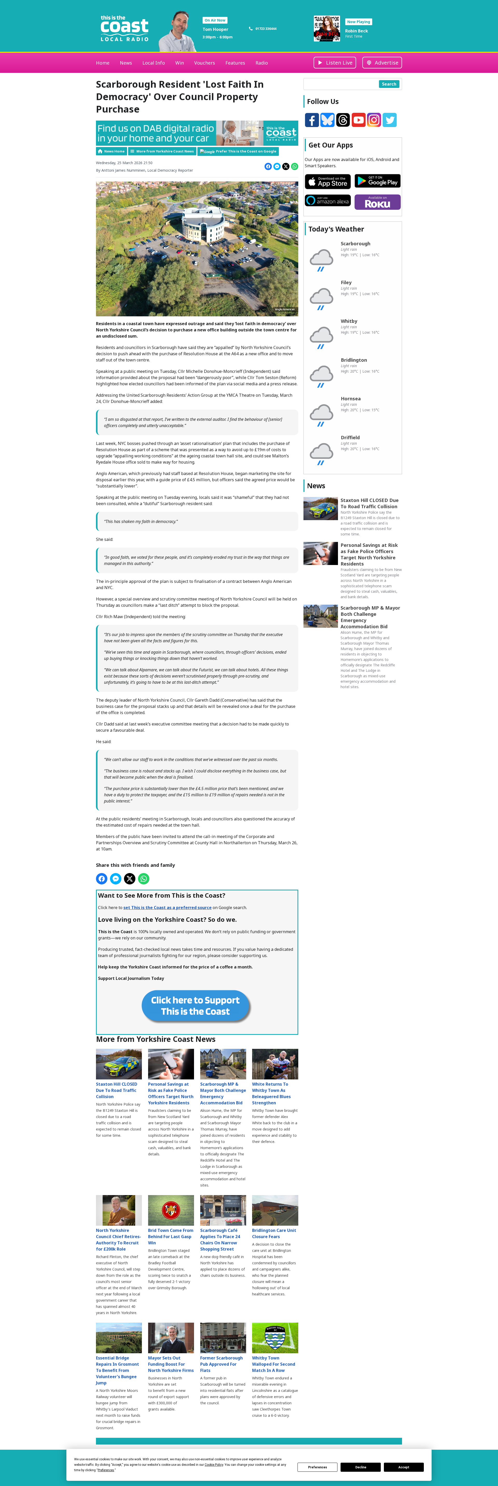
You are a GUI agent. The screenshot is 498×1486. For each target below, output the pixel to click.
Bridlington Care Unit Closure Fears (274, 1233)
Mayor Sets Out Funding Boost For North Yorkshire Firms (171, 1364)
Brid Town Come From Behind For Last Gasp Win (170, 1236)
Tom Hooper (215, 29)
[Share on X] (285, 166)
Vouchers (204, 63)
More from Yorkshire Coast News (165, 151)
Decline (360, 1467)
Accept (403, 1467)
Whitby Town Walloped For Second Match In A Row (273, 1364)
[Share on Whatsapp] (294, 166)
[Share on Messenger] (277, 166)
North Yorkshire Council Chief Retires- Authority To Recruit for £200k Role (118, 1239)
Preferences (317, 1467)
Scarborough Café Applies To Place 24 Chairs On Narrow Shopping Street (220, 1239)
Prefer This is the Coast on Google (246, 151)
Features (235, 63)
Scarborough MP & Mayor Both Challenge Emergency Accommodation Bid (223, 1093)
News (126, 63)
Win (179, 63)
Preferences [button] (106, 1470)
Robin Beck (356, 31)
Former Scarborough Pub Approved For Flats (221, 1364)
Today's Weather (336, 229)
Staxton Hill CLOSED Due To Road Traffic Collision (116, 1090)
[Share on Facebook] (268, 166)
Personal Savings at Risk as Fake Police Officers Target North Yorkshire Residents (170, 1093)
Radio (261, 63)
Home (102, 63)
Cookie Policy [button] (214, 1465)
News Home (114, 151)
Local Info (153, 63)
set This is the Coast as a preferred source (167, 907)
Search (389, 84)
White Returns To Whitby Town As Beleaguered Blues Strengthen (271, 1093)
